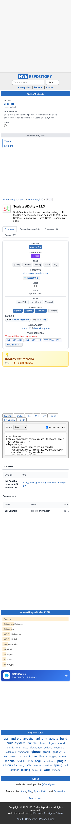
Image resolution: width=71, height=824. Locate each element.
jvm (25, 756)
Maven (8, 416)
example (59, 747)
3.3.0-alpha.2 (25, 362)
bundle (27, 264)
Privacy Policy (46, 818)
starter (15, 769)
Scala (23, 791)
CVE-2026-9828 (14, 340)
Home (5, 199)
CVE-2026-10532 (52, 340)
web (47, 769)
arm (45, 738)
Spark (37, 791)
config (11, 747)
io (65, 751)
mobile (10, 761)
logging (53, 756)
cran (19, 747)
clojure (52, 743)
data (26, 747)
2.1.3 (41, 206)
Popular (38, 87)
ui (40, 769)
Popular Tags (35, 732)
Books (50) (10, 235)
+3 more (53, 311)
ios (6, 756)
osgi (55, 264)
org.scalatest (18, 199)
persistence (49, 761)
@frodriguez (48, 784)
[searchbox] (28, 82)
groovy (57, 751)
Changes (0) (51, 229)
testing (38, 264)
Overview (10, 229)
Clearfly (28, 310)
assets (54, 738)
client (42, 743)
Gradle (19, 416)
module (21, 761)
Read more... (35, 798)
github (36, 751)
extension (11, 751)
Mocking (9, 145)
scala (47, 264)
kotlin (33, 756)
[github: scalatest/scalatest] (5, 125)
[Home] (35, 78)
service (48, 765)
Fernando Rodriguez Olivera (48, 813)
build (63, 738)
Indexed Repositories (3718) (36, 612)
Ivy (44, 416)
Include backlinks (57, 427)
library (43, 756)
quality (17, 264)
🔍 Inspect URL (31, 278)
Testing (8, 141)
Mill (36, 416)
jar (36, 302)
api (38, 738)
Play (30, 791)
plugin (61, 761)
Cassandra (59, 791)
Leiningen (9, 420)
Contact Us (31, 818)
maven (63, 756)
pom (22, 302)
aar (6, 738)
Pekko (44, 791)
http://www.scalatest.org (36, 273)
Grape (53, 416)
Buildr (22, 420)
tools (35, 769)
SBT (29, 416)
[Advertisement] (35, 36)
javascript (15, 756)
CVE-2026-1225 (33, 340)
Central (17, 310)
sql (66, 765)
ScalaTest (9, 103)
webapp (56, 769)
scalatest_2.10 (35, 199)
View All (49, 302)
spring (58, 765)
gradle (47, 751)
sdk (29, 765)
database (36, 747)
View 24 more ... (13, 344)
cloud (61, 743)
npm (30, 761)
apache (28, 738)
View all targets (41, 328)
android (16, 738)
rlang (22, 765)
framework (24, 751)
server (37, 765)
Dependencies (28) (30, 229)
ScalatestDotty (24, 206)
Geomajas (40, 310)
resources (10, 765)
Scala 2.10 (26, 328)
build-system (16, 743)
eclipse (48, 747)
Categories (24, 87)
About (49, 87)
